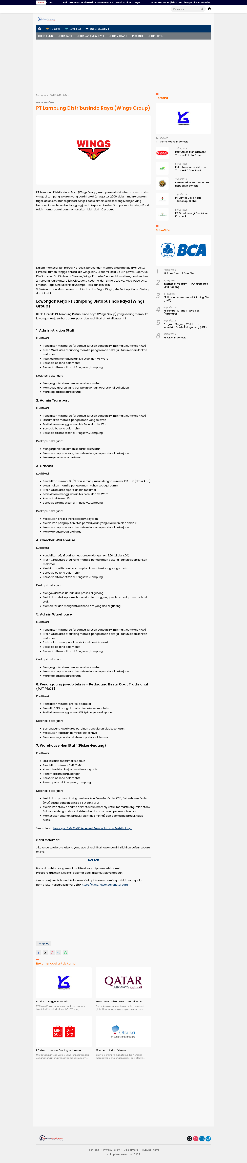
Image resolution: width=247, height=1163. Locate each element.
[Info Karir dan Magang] (46, 19)
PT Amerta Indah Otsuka (111, 1050)
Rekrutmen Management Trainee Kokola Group (190, 153)
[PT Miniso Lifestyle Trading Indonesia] (64, 1031)
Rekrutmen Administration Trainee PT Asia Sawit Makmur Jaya (82, 2)
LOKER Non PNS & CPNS (90, 36)
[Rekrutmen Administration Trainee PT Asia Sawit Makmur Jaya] (162, 168)
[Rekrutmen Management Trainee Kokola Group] (162, 153)
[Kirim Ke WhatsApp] (65, 952)
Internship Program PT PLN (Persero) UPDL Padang (185, 285)
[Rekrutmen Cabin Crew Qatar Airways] (123, 982)
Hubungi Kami (150, 1150)
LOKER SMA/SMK (45, 102)
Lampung (43, 943)
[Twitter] (189, 1139)
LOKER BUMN (45, 36)
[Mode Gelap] (209, 9)
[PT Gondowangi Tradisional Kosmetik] (162, 214)
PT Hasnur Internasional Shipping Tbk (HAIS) (186, 299)
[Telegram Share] (58, 952)
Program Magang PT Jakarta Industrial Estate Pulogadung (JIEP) (185, 326)
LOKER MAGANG (118, 36)
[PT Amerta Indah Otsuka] (123, 1031)
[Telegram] (208, 1138)
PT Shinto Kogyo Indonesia (52, 1001)
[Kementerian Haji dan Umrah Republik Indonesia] (162, 183)
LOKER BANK (65, 36)
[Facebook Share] (38, 952)
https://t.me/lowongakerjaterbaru (105, 885)
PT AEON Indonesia (174, 337)
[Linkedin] (202, 1139)
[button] (202, 8)
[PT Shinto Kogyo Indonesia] (64, 982)
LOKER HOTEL (155, 36)
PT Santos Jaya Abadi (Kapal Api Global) (188, 199)
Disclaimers (131, 1150)
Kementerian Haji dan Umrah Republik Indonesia (160, 2)
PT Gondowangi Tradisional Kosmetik (192, 215)
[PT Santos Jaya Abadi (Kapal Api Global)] (162, 199)
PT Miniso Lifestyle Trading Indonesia (58, 1050)
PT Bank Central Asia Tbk (178, 273)
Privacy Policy (111, 1150)
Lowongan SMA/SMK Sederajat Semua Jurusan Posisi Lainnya (92, 828)
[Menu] (38, 9)
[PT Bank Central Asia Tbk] (183, 250)
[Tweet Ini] (45, 952)
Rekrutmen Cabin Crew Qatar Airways (119, 1001)
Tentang (94, 1150)
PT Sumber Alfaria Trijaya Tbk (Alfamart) (181, 312)
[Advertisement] (123, 64)
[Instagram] (195, 1139)
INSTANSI (137, 36)
